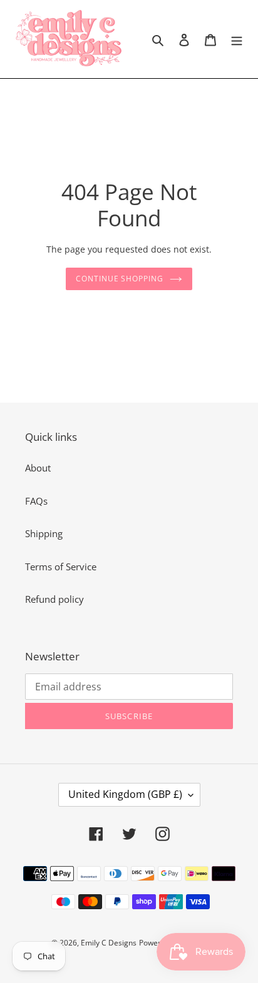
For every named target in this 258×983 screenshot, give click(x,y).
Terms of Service (60, 566)
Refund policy (54, 599)
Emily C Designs (109, 942)
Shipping (44, 533)
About (38, 467)
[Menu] (237, 39)
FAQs (36, 501)
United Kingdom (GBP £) (125, 794)
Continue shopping (120, 278)
